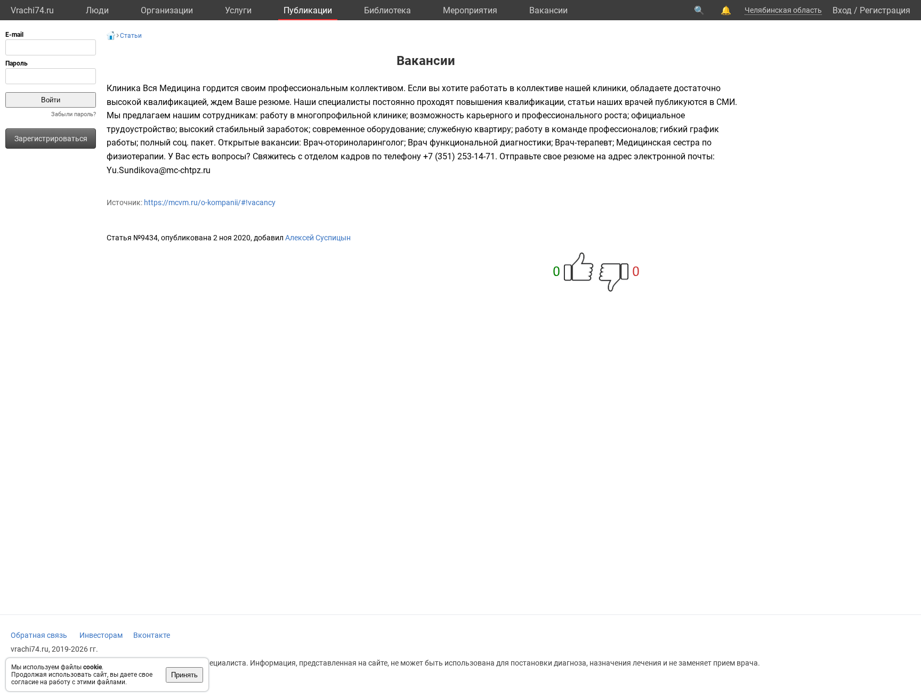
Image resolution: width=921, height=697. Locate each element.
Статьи (131, 35)
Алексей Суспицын (318, 237)
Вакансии (548, 10)
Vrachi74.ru (32, 10)
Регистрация (885, 10)
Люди (97, 10)
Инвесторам (101, 635)
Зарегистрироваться (50, 138)
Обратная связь (39, 635)
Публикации (308, 10)
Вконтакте (151, 635)
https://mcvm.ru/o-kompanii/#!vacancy (210, 202)
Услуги (238, 10)
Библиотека (387, 10)
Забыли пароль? (73, 114)
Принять (184, 675)
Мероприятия (470, 10)
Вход (842, 10)
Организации (167, 10)
